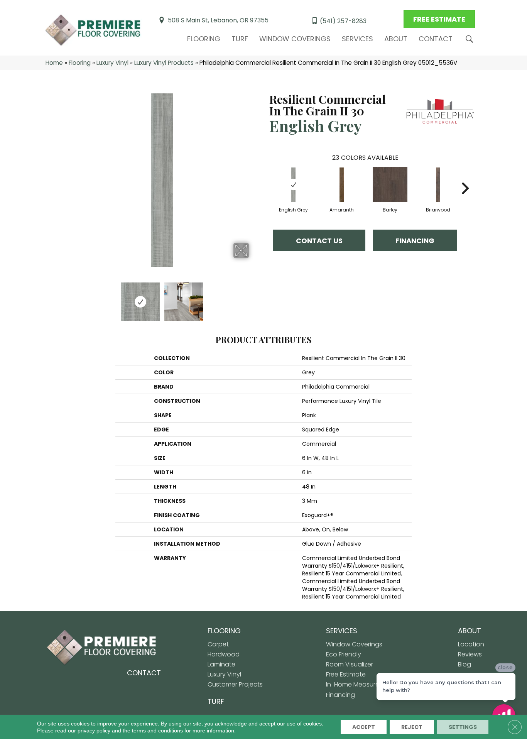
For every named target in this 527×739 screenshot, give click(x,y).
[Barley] (390, 184)
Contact (436, 39)
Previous (70, 298)
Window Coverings (295, 39)
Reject (411, 727)
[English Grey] (293, 185)
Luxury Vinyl (112, 63)
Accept (363, 727)
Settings (463, 727)
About (395, 39)
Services (357, 39)
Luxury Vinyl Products (164, 63)
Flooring (203, 39)
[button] (470, 39)
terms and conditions (157, 730)
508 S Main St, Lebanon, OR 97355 (218, 20)
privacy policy (94, 730)
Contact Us (319, 240)
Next (254, 298)
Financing (414, 240)
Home (54, 63)
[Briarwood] (438, 185)
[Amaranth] (342, 185)
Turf (239, 39)
